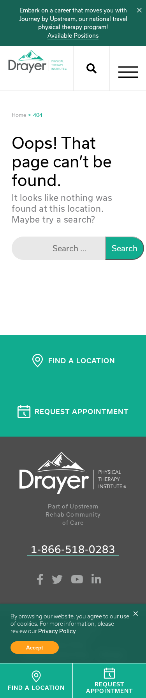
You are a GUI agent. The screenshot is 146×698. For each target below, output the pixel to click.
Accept (34, 647)
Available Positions (73, 35)
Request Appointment (82, 411)
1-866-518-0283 (73, 550)
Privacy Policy (57, 631)
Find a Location (36, 687)
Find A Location (81, 360)
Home (19, 115)
